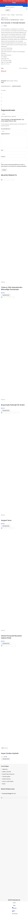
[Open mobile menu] (3, 8)
